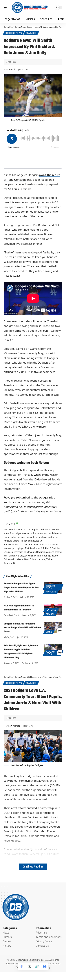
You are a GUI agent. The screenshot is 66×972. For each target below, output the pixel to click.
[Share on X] (29, 966)
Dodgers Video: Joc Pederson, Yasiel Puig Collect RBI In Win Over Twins (22, 628)
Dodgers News (14, 33)
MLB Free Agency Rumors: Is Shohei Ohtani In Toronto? (19, 608)
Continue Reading (33, 866)
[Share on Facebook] (21, 966)
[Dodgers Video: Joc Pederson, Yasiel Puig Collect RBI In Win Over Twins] (53, 627)
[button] (7, 7)
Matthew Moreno (12, 725)
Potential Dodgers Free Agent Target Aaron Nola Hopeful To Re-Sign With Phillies (21, 588)
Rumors (50, 614)
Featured (31, 33)
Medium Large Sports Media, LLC (32, 960)
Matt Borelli (9, 69)
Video (49, 632)
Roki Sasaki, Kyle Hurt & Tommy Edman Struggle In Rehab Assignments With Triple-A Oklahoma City (21, 651)
